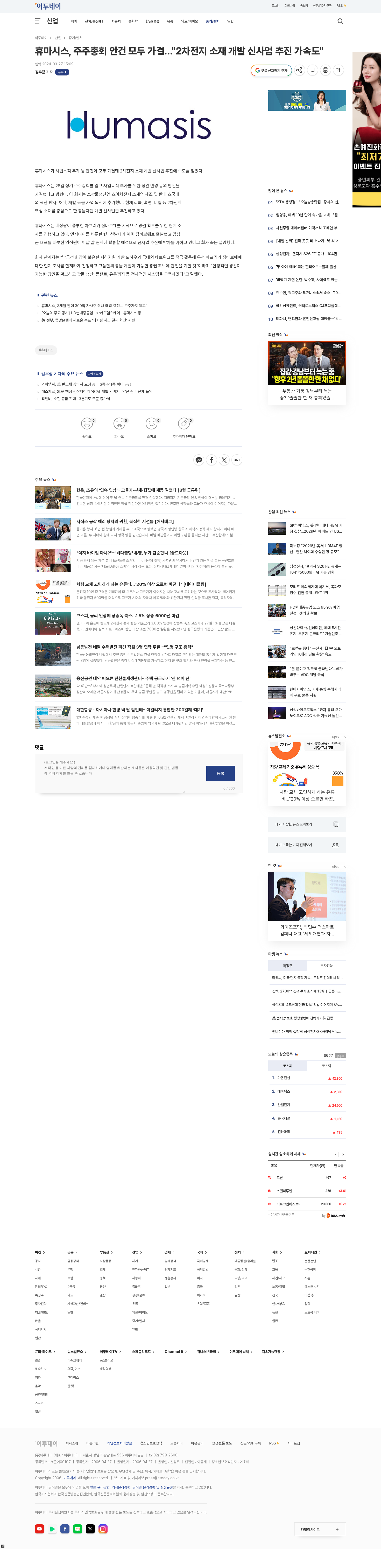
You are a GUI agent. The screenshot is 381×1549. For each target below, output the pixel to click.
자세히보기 (94, 374)
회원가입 (290, 6)
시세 (38, 1278)
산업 (52, 21)
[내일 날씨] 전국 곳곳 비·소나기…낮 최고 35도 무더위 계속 (321, 241)
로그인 (275, 6)
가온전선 (284, 1078)
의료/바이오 (189, 21)
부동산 (104, 1252)
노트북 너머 (312, 1312)
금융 (70, 1252)
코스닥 (326, 1066)
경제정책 (170, 1261)
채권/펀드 (41, 1312)
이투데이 (41, 38)
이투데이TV (108, 1352)
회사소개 (72, 1443)
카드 (70, 1295)
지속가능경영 (271, 1352)
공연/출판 (41, 1395)
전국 (275, 1295)
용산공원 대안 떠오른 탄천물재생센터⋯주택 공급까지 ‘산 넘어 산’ (133, 678)
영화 (38, 1377)
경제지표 (170, 1270)
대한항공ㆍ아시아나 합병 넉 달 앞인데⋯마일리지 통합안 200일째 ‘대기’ (139, 709)
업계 (102, 1270)
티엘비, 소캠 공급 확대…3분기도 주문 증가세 (75, 399)
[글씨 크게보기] (339, 70)
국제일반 (202, 1270)
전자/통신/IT (94, 21)
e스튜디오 (106, 1360)
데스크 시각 (312, 1287)
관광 (38, 1360)
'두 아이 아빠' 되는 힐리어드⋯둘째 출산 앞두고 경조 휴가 (319, 267)
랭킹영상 (105, 1369)
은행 (70, 1270)
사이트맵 (293, 1443)
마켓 (38, 1252)
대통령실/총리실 (245, 1261)
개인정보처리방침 (119, 1443)
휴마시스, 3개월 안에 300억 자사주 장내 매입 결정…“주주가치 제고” (94, 305)
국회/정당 (241, 1270)
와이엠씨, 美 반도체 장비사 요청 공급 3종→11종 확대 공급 (86, 384)
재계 (74, 21)
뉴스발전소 (75, 1352)
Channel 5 (174, 1352)
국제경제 (202, 1261)
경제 (168, 1252)
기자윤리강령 (121, 1487)
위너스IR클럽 (206, 1352)
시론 (307, 1278)
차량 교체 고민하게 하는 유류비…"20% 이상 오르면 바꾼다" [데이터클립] (141, 584)
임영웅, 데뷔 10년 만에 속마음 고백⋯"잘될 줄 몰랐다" (317, 215)
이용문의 (197, 1443)
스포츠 (39, 1403)
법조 (275, 1261)
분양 (102, 1287)
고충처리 (176, 1443)
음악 (38, 1386)
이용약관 (92, 1443)
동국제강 (284, 1118)
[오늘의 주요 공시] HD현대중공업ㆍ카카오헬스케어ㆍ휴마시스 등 (91, 313)
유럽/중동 (203, 1304)
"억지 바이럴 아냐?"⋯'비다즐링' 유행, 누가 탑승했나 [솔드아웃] (132, 552)
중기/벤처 (213, 21)
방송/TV (41, 1369)
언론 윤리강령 (100, 1487)
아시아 (201, 1295)
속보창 (304, 6)
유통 (170, 21)
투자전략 (326, 966)
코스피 (287, 1066)
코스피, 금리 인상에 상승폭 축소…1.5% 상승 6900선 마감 (127, 615)
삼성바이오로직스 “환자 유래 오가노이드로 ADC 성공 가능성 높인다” (316, 715)
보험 (70, 1278)
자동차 (116, 21)
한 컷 (70, 1386)
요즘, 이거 (73, 1369)
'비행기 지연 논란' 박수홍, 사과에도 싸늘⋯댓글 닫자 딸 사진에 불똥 (327, 279)
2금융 (71, 1287)
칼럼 (307, 1304)
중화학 (133, 21)
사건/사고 (278, 1278)
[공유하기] (300, 70)
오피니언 (311, 1252)
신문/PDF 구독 (322, 6)
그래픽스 (73, 1377)
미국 (200, 1278)
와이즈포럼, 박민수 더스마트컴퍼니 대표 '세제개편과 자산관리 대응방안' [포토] (307, 933)
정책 (102, 1278)
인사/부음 (278, 1304)
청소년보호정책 (151, 1443)
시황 (38, 1270)
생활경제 (170, 1278)
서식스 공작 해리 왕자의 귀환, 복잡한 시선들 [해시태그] (125, 521)
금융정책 (73, 1261)
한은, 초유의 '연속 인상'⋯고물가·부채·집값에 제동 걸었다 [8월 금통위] (138, 490)
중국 (200, 1287)
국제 (200, 1252)
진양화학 (284, 1132)
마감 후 (309, 1295)
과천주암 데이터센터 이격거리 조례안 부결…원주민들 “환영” (322, 228)
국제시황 (40, 1329)
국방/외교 (241, 1278)
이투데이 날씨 (239, 1352)
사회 (275, 1252)
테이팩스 (284, 1091)
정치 (238, 1252)
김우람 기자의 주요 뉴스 (62, 373)
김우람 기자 (44, 72)
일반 (230, 21)
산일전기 (284, 1105)
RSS (340, 6)
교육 (275, 1270)
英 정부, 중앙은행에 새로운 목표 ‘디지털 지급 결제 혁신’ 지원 (88, 320)
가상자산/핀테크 (78, 1304)
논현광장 (310, 1270)
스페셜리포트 (141, 1352)
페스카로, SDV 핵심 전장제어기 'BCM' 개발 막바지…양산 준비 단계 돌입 (96, 391)
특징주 (287, 966)
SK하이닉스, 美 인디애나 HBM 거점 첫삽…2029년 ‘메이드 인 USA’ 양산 (316, 531)
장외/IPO (41, 1287)
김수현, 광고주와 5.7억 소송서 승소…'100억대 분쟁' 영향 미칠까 (325, 292)
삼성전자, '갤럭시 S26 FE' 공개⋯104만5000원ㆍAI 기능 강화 (324, 254)
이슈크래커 (74, 1360)
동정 (275, 1312)
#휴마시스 (46, 350)
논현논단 (310, 1261)
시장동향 (105, 1261)
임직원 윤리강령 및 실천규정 (152, 1487)
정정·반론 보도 (222, 1443)
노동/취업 (278, 1287)
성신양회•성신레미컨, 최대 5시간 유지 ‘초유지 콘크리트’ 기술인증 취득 (316, 634)
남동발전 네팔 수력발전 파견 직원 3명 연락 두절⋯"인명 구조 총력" (134, 647)
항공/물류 (152, 21)
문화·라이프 (43, 1352)
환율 (38, 1321)
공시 (38, 1261)
